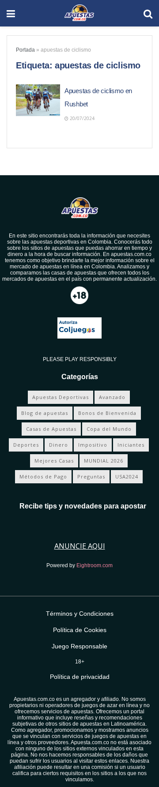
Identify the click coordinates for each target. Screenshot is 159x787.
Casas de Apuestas (51, 429)
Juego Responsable (79, 646)
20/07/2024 (81, 118)
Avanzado (112, 397)
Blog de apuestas (44, 413)
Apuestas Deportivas (60, 397)
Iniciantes (130, 444)
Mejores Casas (54, 460)
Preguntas (91, 476)
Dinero (58, 444)
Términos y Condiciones (80, 613)
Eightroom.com (94, 565)
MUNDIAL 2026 (103, 460)
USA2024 (126, 476)
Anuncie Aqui (79, 546)
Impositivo (92, 444)
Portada (25, 50)
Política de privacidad (80, 676)
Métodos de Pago (43, 476)
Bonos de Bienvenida (107, 413)
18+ (79, 662)
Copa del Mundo (109, 429)
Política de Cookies (79, 629)
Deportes (26, 444)
